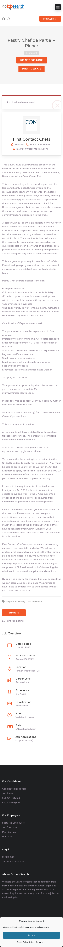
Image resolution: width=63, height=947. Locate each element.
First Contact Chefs (31, 139)
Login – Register (11, 802)
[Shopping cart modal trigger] (3, 19)
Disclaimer (8, 856)
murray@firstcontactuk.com (32, 148)
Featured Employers (13, 822)
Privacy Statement (37, 942)
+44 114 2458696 (40, 144)
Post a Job (48, 19)
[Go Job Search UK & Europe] (13, 7)
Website (19, 144)
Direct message (31, 69)
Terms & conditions (13, 861)
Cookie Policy (22, 942)
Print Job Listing (15, 620)
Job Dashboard (10, 827)
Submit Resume (11, 797)
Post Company (10, 832)
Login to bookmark (31, 60)
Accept (31, 935)
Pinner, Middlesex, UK (28, 670)
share (12, 613)
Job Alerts (7, 793)
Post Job (7, 836)
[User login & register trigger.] (8, 19)
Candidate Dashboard (14, 788)
